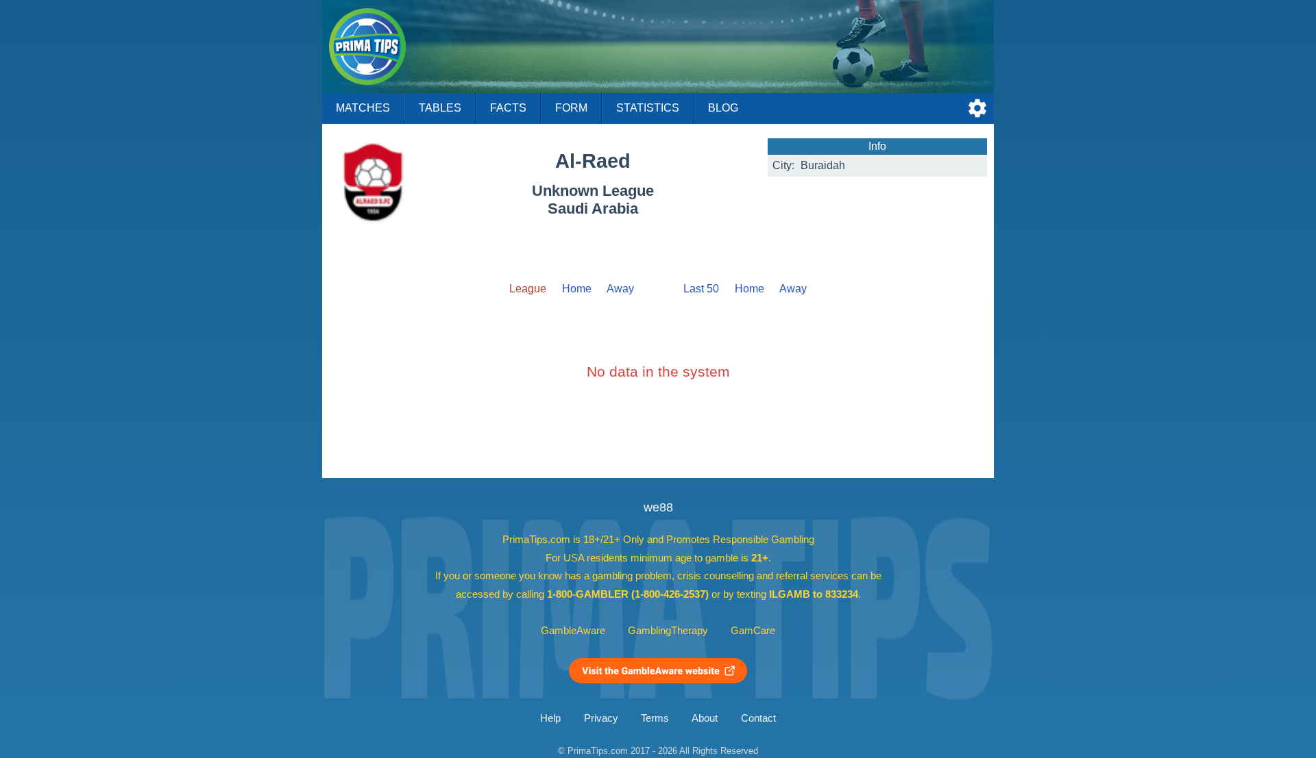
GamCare (753, 630)
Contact (758, 718)
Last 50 (701, 288)
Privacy (601, 718)
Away (620, 288)
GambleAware (573, 630)
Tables (440, 108)
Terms (655, 718)
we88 (658, 507)
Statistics (647, 108)
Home (577, 288)
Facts (508, 108)
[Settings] (977, 108)
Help (550, 718)
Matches (363, 108)
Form (571, 108)
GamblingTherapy (668, 630)
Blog (723, 108)
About (705, 718)
